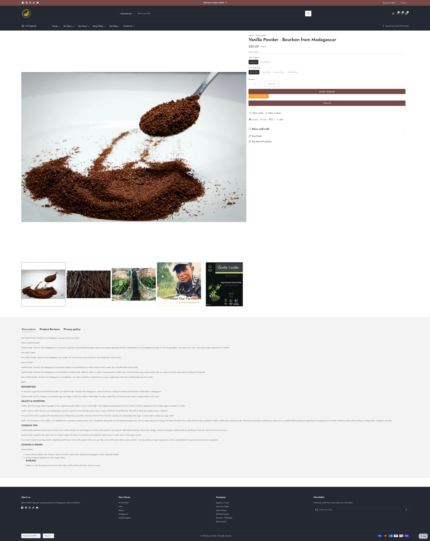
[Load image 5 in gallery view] (224, 284)
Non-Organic (266, 62)
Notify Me (327, 103)
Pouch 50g (266, 72)
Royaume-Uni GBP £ (389, 3)
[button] (327, 128)
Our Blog (113, 26)
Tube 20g (254, 72)
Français (403, 3)
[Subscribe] (406, 509)
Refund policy (221, 521)
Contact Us (127, 26)
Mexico (121, 510)
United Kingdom (125, 517)
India (120, 506)
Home (54, 26)
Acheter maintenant (327, 91)
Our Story (67, 26)
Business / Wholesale (224, 517)
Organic (254, 62)
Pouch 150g (279, 72)
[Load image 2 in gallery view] (89, 284)
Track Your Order (222, 506)
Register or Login (222, 502)
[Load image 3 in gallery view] (134, 284)
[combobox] (223, 13)
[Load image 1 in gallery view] (43, 284)
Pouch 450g (292, 72)
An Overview (123, 502)
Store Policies (221, 510)
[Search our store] (308, 13)
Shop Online (98, 26)
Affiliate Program (222, 514)
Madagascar (123, 514)
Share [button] (281, 119)
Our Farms (82, 26)
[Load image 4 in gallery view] (179, 284)
